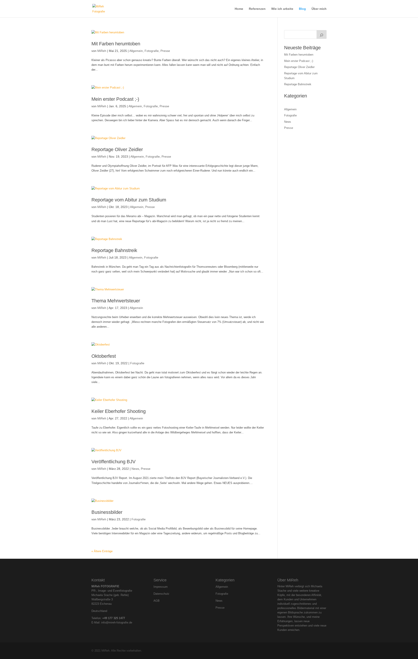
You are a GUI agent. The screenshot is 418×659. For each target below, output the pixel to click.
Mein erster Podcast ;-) (115, 99)
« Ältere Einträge (102, 551)
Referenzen (257, 8)
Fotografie (152, 51)
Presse (165, 51)
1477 (122, 618)
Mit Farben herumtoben (115, 43)
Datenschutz (161, 593)
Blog (302, 8)
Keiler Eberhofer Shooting (118, 411)
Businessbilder (106, 512)
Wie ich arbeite (282, 8)
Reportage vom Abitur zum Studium (128, 200)
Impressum (160, 586)
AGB (156, 600)
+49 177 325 (110, 618)
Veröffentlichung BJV (113, 461)
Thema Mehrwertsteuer (115, 300)
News (135, 468)
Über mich (319, 8)
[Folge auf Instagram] (205, 567)
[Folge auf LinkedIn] (213, 567)
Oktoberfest (103, 356)
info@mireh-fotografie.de (116, 622)
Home (239, 8)
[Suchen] (322, 34)
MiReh (101, 51)
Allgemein (136, 51)
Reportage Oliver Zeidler (117, 149)
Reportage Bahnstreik (114, 250)
